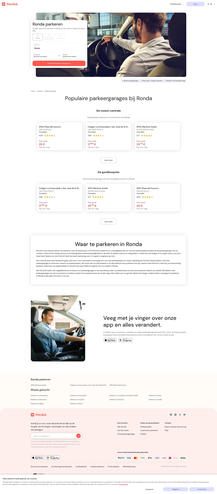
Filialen (143, 434)
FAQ (166, 430)
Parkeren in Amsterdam (39, 395)
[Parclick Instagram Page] (171, 414)
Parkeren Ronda (50, 91)
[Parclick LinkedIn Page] (175, 414)
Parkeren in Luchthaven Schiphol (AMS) (123, 395)
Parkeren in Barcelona (39, 400)
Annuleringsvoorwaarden (61, 466)
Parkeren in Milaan (37, 404)
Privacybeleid (113, 466)
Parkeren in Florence (116, 400)
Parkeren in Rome (76, 404)
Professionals (145, 427)
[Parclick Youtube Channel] (184, 414)
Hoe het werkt (123, 430)
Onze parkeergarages (126, 434)
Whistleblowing (129, 466)
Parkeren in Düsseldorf (78, 395)
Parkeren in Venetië (77, 400)
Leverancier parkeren (149, 430)
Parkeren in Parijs (155, 395)
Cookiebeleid (81, 466)
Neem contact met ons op (175, 427)
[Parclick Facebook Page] (180, 414)
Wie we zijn (121, 427)
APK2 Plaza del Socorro (117, 385)
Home (33, 91)
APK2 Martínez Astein (38, 385)
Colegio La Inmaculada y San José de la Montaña (88, 385)
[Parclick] (10, 4)
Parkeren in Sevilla (155, 400)
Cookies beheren (97, 466)
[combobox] (61, 48)
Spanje (39, 91)
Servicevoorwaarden (39, 466)
